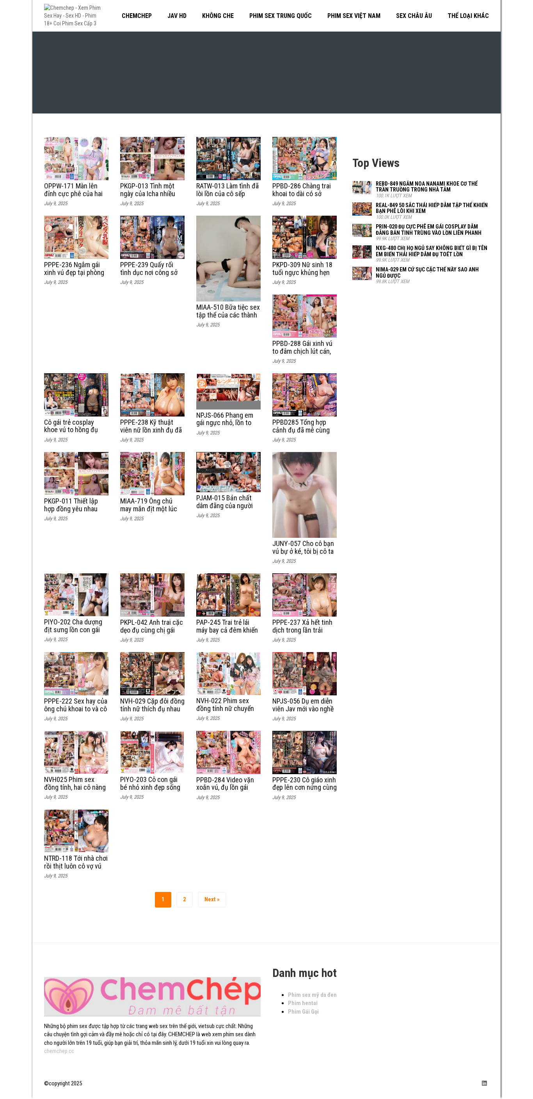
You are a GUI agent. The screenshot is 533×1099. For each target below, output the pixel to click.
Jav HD (177, 15)
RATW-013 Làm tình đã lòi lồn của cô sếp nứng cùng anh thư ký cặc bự (227, 197)
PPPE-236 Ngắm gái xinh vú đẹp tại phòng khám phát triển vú (74, 272)
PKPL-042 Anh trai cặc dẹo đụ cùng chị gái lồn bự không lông (151, 630)
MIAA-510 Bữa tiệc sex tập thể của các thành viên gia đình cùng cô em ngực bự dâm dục (228, 318)
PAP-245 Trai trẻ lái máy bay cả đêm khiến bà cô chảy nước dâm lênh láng (227, 633)
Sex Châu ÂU (414, 15)
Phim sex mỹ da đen (312, 994)
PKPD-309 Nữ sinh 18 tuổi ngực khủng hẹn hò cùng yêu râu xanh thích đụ (302, 276)
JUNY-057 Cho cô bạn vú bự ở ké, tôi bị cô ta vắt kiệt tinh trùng (303, 551)
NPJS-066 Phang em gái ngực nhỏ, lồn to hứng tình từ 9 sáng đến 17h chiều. (224, 426)
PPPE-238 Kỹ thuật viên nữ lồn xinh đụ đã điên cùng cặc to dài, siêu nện (151, 433)
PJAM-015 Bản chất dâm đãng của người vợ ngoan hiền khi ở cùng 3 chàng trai (224, 509)
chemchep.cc (59, 1051)
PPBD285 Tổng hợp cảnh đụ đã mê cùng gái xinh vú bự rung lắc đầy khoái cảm (304, 433)
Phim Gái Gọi (303, 1011)
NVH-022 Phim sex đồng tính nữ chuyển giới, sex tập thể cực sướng (225, 712)
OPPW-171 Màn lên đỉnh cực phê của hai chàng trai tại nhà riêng (73, 197)
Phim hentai (303, 1003)
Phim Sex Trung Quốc (280, 15)
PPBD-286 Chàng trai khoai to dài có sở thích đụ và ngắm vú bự (301, 197)
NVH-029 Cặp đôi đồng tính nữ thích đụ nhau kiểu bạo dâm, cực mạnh (152, 712)
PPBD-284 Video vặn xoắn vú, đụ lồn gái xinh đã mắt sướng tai (226, 787)
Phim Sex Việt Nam (353, 15)
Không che (218, 15)
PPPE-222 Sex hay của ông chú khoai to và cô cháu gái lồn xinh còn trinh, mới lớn (75, 712)
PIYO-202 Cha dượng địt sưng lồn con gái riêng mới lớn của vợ (73, 630)
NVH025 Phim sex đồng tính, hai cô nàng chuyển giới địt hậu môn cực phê (75, 791)
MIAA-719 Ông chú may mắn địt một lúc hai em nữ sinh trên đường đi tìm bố (148, 512)
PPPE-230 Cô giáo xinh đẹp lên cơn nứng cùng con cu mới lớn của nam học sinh (304, 791)
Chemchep (137, 15)
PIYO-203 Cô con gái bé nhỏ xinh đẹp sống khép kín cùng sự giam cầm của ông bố (151, 791)
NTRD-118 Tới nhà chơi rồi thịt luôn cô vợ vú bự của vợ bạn (76, 866)
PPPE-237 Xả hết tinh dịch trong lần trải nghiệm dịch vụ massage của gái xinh (302, 633)
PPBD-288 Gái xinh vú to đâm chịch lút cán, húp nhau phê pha (302, 351)
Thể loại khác (468, 15)
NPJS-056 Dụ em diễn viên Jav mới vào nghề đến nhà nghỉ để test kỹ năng (303, 712)
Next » (212, 899)
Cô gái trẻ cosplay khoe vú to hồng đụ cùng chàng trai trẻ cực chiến (71, 433)
